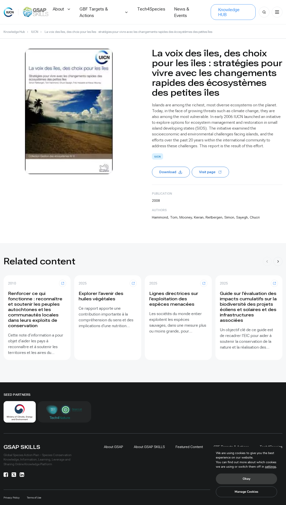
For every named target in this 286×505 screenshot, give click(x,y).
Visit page (207, 172)
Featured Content (189, 447)
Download (167, 172)
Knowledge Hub (14, 32)
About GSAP (113, 447)
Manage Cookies (246, 492)
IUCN (34, 32)
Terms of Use (34, 497)
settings (270, 467)
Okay (246, 479)
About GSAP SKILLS (149, 447)
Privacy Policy (12, 497)
